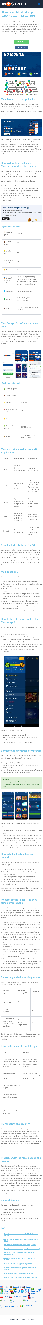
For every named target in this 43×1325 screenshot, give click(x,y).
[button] (21, 1234)
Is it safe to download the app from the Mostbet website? (20, 1268)
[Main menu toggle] (39, 4)
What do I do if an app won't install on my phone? (20, 1245)
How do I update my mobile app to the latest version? (22, 1249)
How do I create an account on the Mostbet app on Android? (21, 1234)
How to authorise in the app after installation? (19, 1273)
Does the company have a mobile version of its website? (20, 1259)
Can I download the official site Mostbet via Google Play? (21, 1240)
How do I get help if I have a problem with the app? (21, 1277)
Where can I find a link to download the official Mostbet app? (19, 1253)
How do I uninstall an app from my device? (18, 1264)
